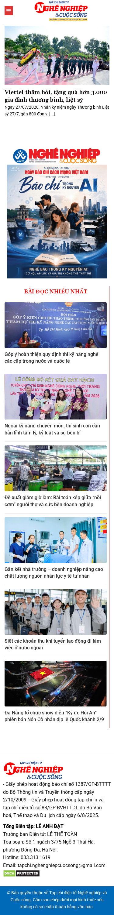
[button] (9, 10)
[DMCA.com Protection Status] (21, 873)
